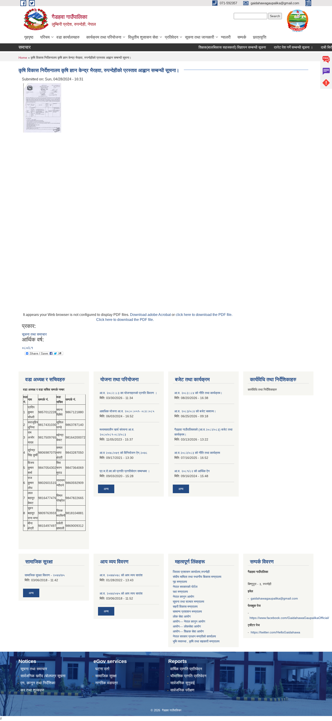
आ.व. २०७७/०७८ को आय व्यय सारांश (121, 575)
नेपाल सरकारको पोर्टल (185, 586)
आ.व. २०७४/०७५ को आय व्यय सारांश (121, 593)
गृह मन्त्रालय (180, 581)
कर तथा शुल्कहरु (32, 690)
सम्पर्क (241, 37)
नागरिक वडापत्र (106, 683)
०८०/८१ (27, 348)
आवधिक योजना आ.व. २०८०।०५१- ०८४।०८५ (127, 411)
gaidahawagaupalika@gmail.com (274, 598)
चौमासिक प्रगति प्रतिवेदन (188, 676)
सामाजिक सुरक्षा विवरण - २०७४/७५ (45, 575)
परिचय (45, 37)
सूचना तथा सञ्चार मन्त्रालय (188, 601)
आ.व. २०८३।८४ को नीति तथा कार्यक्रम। (198, 393)
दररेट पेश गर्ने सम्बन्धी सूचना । (284, 47)
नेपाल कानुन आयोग (183, 596)
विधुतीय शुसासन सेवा (143, 37)
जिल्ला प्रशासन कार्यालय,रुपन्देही (191, 572)
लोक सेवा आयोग (182, 616)
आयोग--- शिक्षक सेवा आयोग (188, 631)
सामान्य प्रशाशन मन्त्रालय (187, 611)
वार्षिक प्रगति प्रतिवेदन (186, 669)
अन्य (106, 489)
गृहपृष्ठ (28, 37)
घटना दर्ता (102, 669)
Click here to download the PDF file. (125, 320)
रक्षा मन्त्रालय (180, 591)
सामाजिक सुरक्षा (106, 676)
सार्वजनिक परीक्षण (182, 690)
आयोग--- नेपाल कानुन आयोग (189, 621)
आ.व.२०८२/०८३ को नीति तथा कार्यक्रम (197, 453)
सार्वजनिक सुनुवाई (182, 683)
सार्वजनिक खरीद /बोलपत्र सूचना (43, 676)
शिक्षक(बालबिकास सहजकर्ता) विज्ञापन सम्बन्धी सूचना (223, 47)
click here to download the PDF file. (204, 315)
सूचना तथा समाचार (34, 334)
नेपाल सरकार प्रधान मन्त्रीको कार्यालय (194, 636)
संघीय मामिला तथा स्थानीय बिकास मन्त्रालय (197, 577)
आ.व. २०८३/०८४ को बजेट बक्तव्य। (195, 411)
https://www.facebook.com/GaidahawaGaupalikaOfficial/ (289, 618)
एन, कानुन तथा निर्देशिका (38, 683)
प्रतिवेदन (171, 37)
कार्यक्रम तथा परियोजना (103, 37)
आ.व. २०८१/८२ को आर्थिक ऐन (192, 471)
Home (23, 57)
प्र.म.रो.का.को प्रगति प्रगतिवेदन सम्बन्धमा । (125, 471)
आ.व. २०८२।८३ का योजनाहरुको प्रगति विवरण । (128, 393)
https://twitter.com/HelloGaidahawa (275, 632)
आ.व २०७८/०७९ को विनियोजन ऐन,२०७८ (123, 453)
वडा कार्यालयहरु (67, 37)
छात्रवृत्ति (259, 37)
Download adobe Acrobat (151, 315)
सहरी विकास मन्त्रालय (185, 606)
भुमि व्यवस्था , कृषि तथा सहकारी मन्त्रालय (196, 641)
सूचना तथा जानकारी (199, 37)
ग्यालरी (226, 37)
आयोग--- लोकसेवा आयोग (187, 626)
